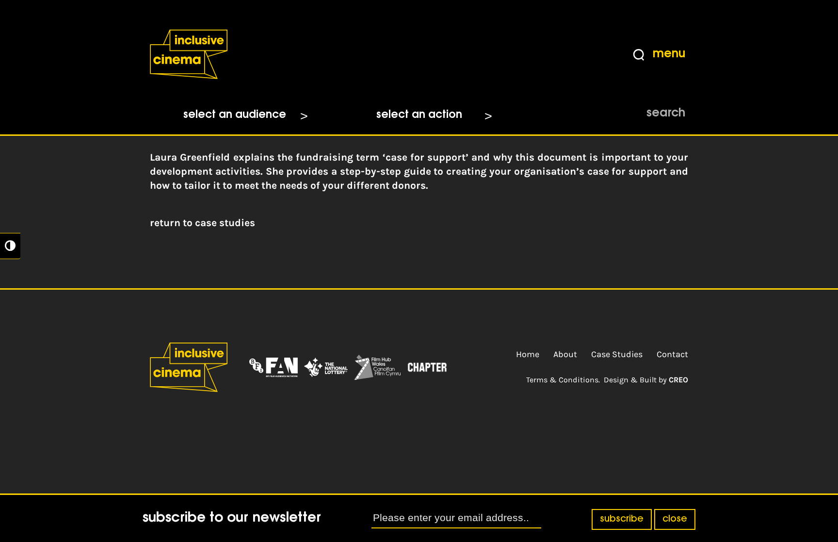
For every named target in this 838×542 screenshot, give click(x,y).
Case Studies (617, 354)
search (665, 113)
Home (527, 354)
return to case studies (202, 223)
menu (669, 54)
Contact (672, 354)
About (565, 354)
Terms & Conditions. (563, 379)
